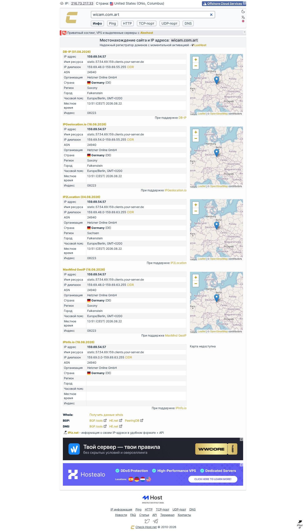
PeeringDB (132, 420)
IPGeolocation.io (176, 190)
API (154, 515)
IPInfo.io (181, 408)
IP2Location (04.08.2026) (81, 197)
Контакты (184, 515)
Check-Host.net (146, 527)
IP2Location (178, 263)
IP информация (121, 509)
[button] (216, 80)
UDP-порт (179, 509)
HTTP (149, 509)
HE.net (114, 420)
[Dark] (243, 11)
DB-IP (183, 117)
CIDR (130, 67)
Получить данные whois (106, 414)
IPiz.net (73, 432)
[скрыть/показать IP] (62, 3)
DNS (192, 509)
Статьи (144, 515)
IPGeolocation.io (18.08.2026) (84, 124)
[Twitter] (147, 521)
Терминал (167, 515)
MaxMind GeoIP (176, 335)
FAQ (133, 515)
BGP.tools (96, 420)
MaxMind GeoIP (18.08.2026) (84, 269)
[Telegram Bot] (155, 521)
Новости (121, 515)
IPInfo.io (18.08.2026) (79, 342)
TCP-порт (162, 509)
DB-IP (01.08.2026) (77, 51)
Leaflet (202, 113)
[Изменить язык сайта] (243, 17)
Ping (139, 509)
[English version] (243, 21)
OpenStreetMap (219, 113)
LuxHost (200, 45)
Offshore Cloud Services (224, 3)
